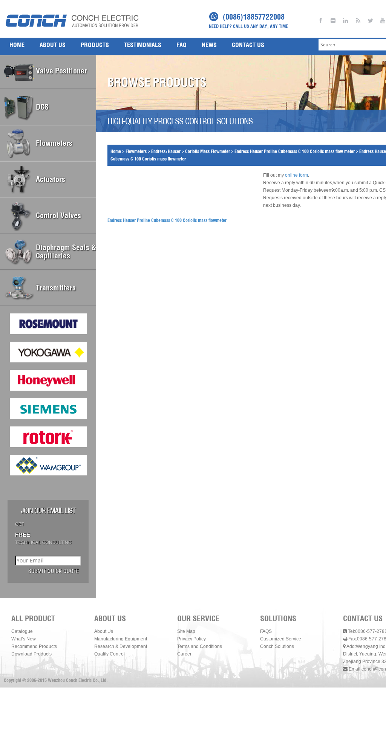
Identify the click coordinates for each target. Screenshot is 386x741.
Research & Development (120, 646)
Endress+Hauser (166, 151)
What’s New (23, 639)
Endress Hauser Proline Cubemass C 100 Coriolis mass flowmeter (167, 220)
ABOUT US (53, 45)
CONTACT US (248, 45)
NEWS (209, 45)
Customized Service (280, 639)
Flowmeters (136, 151)
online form (296, 175)
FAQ (181, 45)
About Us (103, 631)
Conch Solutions (277, 646)
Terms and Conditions (199, 646)
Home (115, 151)
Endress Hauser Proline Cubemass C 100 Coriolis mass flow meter (294, 151)
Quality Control (109, 654)
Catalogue (22, 631)
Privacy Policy (191, 639)
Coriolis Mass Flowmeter (207, 151)
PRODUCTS (95, 45)
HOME (17, 45)
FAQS (266, 631)
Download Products (31, 654)
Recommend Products (34, 646)
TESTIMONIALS (142, 45)
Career (184, 654)
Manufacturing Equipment (120, 639)
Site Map (186, 631)
